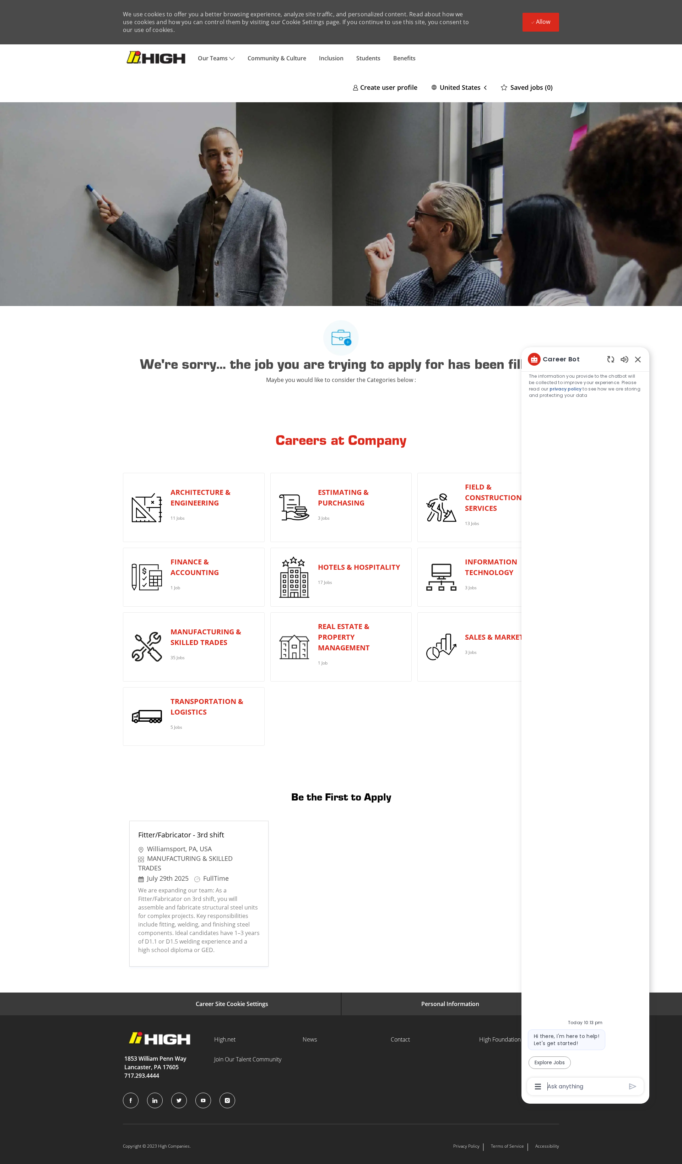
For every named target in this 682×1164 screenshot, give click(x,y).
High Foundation (500, 1039)
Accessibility (547, 1146)
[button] (459, 87)
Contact (400, 1039)
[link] (385, 87)
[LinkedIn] (155, 1100)
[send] (632, 1086)
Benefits (404, 58)
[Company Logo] (157, 58)
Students (368, 58)
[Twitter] (179, 1100)
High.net (225, 1039)
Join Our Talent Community (247, 1059)
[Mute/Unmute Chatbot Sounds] (624, 359)
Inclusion (331, 58)
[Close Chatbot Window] (638, 359)
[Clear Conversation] (611, 359)
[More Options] (538, 1086)
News (310, 1039)
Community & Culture (277, 58)
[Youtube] (203, 1100)
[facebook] (131, 1100)
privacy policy (565, 389)
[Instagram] (227, 1100)
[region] (585, 722)
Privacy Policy (466, 1146)
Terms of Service (507, 1146)
